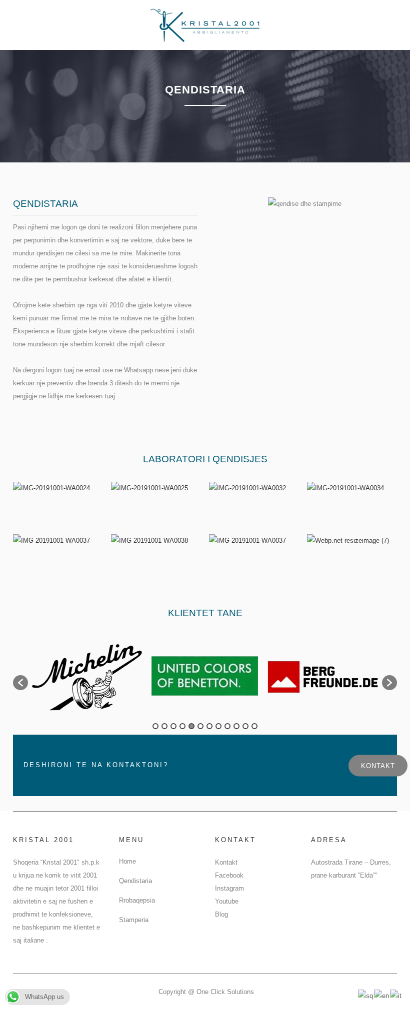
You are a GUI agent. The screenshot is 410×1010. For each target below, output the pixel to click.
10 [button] (237, 726)
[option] (87, 678)
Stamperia (133, 920)
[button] (20, 682)
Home (127, 861)
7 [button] (209, 726)
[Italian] (396, 995)
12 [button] (255, 726)
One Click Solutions (225, 992)
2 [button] (165, 726)
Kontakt (378, 765)
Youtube (226, 901)
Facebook (229, 875)
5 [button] (191, 726)
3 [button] (173, 726)
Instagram (229, 888)
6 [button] (201, 726)
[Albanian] (366, 995)
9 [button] (227, 726)
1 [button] (155, 726)
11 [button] (245, 726)
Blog (221, 914)
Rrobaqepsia (137, 900)
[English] (382, 995)
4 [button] (183, 726)
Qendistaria (135, 881)
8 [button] (219, 726)
